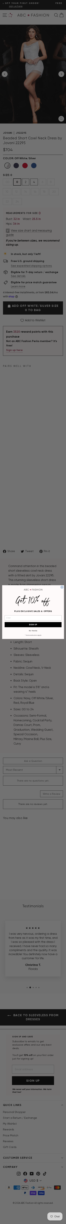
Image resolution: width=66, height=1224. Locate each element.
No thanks (33, 631)
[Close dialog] (62, 587)
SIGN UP (33, 624)
